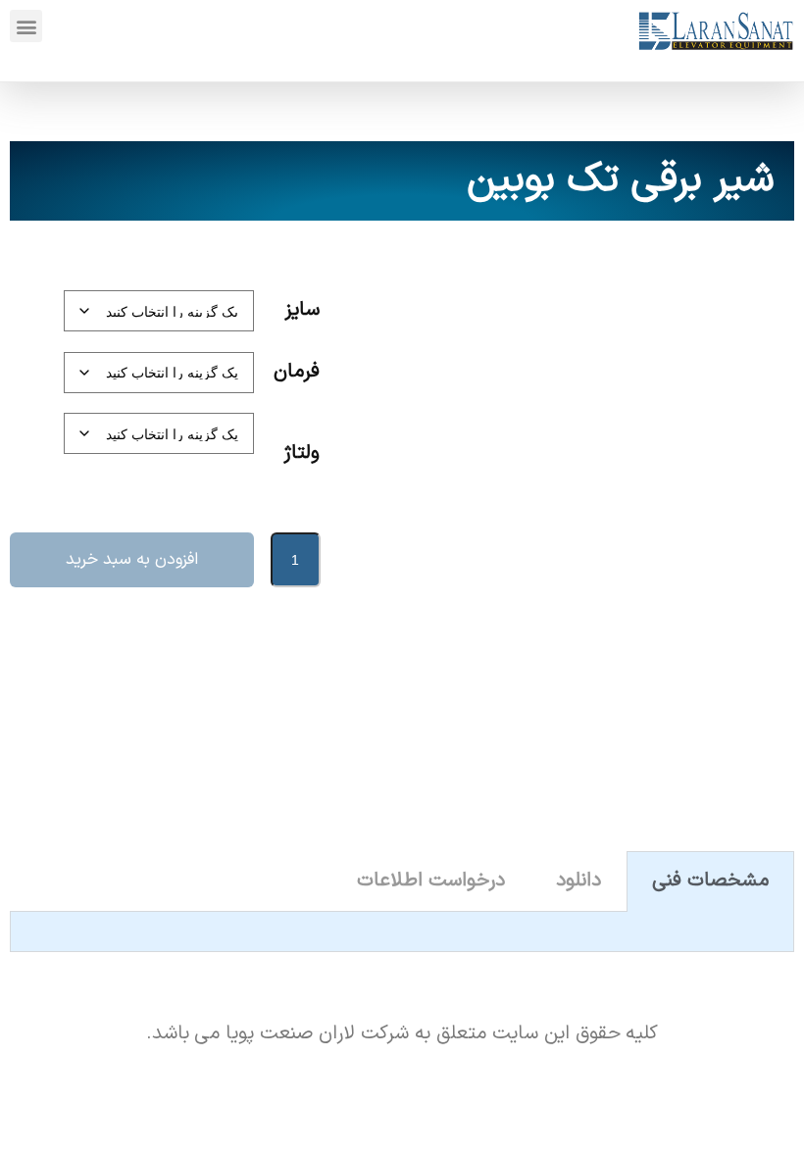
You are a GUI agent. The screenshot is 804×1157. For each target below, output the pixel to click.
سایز (302, 310)
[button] (26, 26)
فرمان (297, 371)
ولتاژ (301, 453)
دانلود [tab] (578, 880)
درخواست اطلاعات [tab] (431, 880)
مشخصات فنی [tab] (710, 880)
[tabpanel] (402, 932)
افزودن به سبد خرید (132, 559)
